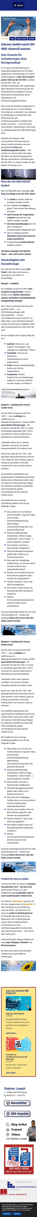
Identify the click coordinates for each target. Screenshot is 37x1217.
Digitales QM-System (15, 1013)
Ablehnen (17, 1214)
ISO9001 (31, 39)
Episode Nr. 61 (29, 904)
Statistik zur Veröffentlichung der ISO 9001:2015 (16, 1056)
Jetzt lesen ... (12, 1033)
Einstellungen (10, 1208)
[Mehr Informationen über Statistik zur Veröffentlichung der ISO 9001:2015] (18, 1044)
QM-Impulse (17, 901)
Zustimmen (7, 1214)
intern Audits (21, 39)
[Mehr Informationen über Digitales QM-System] (18, 1003)
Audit (12, 39)
